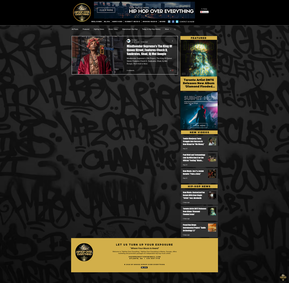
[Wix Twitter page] (177, 21)
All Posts (75, 29)
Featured (86, 29)
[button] (175, 29)
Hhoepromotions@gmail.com (145, 257)
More (167, 29)
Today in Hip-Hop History (151, 29)
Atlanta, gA (136, 258)
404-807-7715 (153, 258)
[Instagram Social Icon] (169, 21)
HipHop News (99, 29)
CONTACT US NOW (186, 22)
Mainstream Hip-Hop (130, 29)
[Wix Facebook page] (173, 21)
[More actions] (173, 40)
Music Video (113, 29)
